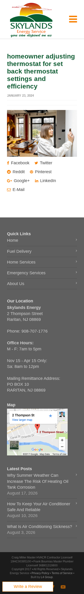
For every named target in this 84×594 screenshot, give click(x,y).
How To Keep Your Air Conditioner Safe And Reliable (38, 507)
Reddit (18, 171)
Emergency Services (26, 273)
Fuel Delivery (19, 251)
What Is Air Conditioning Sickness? (39, 526)
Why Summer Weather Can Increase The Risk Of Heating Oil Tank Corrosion (37, 481)
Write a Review (28, 586)
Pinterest (43, 171)
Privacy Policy (40, 573)
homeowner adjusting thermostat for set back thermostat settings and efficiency (41, 71)
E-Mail (17, 189)
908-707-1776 (34, 331)
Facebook (19, 163)
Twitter (45, 163)
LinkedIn (47, 180)
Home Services (21, 262)
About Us (15, 283)
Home (12, 240)
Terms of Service (62, 573)
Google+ (21, 180)
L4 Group (47, 577)
